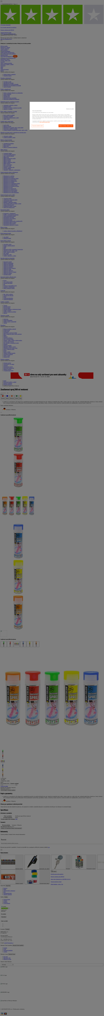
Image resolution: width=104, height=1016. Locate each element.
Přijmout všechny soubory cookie (66, 125)
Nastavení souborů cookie (37, 125)
